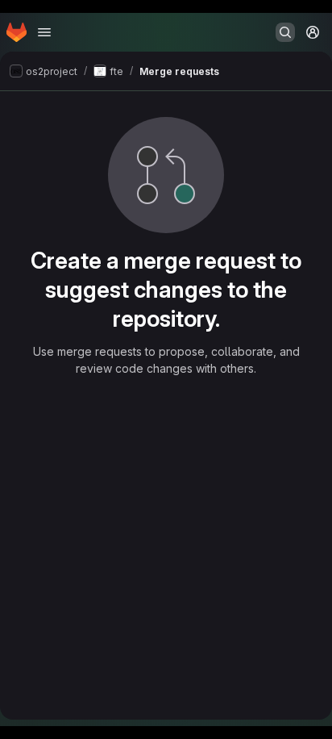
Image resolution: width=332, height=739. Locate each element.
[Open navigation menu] (44, 32)
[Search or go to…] (285, 32)
